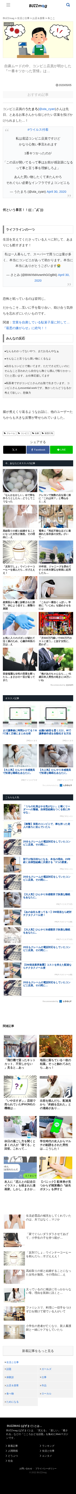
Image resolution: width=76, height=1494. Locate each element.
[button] (6, 933)
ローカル (46, 1393)
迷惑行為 (49, 433)
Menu (8, 5)
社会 (10, 1460)
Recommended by (58, 685)
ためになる (12, 1401)
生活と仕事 (12, 1362)
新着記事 (13, 1445)
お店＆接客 (12, 1385)
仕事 (44, 1377)
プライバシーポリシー (46, 1468)
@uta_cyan (47, 109)
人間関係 (13, 1450)
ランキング (48, 1445)
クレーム (11, 433)
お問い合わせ (25, 1468)
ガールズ (46, 1369)
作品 (44, 1385)
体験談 (10, 1377)
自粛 (37, 433)
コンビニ (25, 433)
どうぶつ (13, 1455)
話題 (8, 1369)
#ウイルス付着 (38, 129)
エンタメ (47, 1455)
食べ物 (10, 1393)
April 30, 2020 (56, 191)
